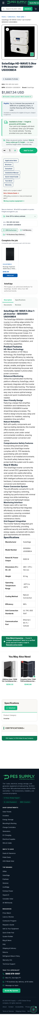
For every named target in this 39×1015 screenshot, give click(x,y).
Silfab (4, 871)
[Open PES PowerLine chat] (33, 1009)
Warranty (8, 185)
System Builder (8, 936)
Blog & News (7, 940)
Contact (10, 1007)
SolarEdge (6, 875)
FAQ (4, 944)
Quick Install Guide (11, 177)
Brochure (8, 164)
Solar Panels (7, 812)
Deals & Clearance (9, 853)
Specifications (20, 300)
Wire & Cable (7, 843)
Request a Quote (8, 925)
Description (8, 300)
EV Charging (7, 835)
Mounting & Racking (9, 823)
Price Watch (7, 913)
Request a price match (14, 645)
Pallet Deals (7, 857)
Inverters (6, 815)
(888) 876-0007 (12, 974)
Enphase (6, 879)
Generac (6, 883)
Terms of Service (8, 1011)
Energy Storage (8, 819)
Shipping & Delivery (9, 948)
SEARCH (28, 9)
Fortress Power (8, 891)
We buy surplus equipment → (13, 201)
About (4, 1007)
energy (26, 330)
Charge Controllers (9, 827)
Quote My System (11, 990)
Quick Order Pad (8, 932)
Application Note (11, 160)
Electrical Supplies (9, 839)
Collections (11, 17)
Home (4, 17)
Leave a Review (8, 917)
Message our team (11, 985)
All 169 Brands (7, 903)
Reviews (18, 305)
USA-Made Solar (8, 861)
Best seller (20, 17)
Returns (5, 952)
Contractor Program (9, 921)
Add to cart (10, 275)
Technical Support (9, 964)
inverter (7, 322)
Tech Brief (8, 181)
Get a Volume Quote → (11, 193)
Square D (6, 895)
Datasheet (8, 168)
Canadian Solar (8, 899)
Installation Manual (12, 173)
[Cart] (36, 9)
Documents (8, 305)
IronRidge (6, 887)
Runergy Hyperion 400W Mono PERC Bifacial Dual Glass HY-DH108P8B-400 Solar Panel (9, 268)
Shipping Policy (21, 1011)
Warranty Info (7, 960)
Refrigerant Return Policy (11, 956)
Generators (6, 831)
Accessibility (19, 1007)
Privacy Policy (30, 1007)
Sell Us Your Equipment (11, 929)
